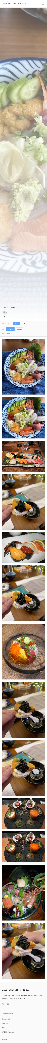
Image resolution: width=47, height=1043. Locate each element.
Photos (5, 307)
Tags (13, 307)
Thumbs (19, 329)
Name (9, 323)
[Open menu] (43, 4)
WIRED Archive (8, 1032)
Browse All (6, 1019)
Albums (5, 1023)
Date (24, 323)
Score (17, 323)
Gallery (10, 329)
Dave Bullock (14, 4)
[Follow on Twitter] (3, 1004)
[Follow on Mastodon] (8, 1004)
